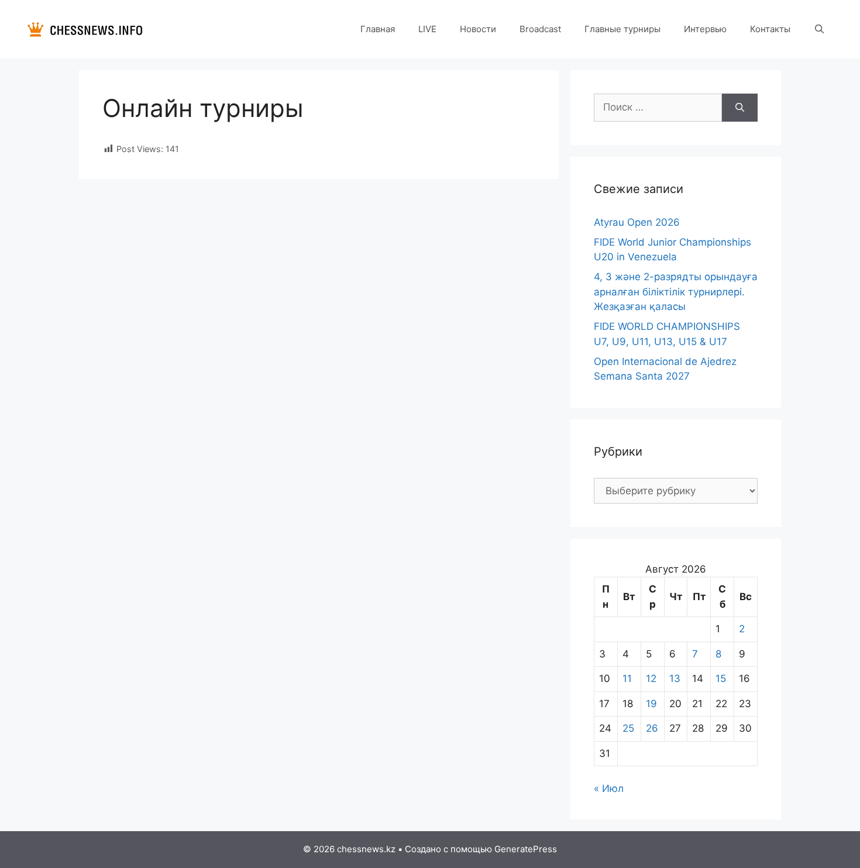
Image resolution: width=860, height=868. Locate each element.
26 (652, 728)
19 (651, 703)
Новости (478, 29)
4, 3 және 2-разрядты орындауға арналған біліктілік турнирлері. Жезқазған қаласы (676, 291)
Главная (377, 29)
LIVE (427, 29)
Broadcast (540, 29)
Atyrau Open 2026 (637, 222)
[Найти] (740, 108)
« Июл (609, 788)
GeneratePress (525, 849)
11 (627, 678)
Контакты (770, 29)
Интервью (705, 29)
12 (651, 678)
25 (628, 728)
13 (674, 678)
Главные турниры (622, 29)
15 (720, 678)
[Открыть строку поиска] (819, 29)
